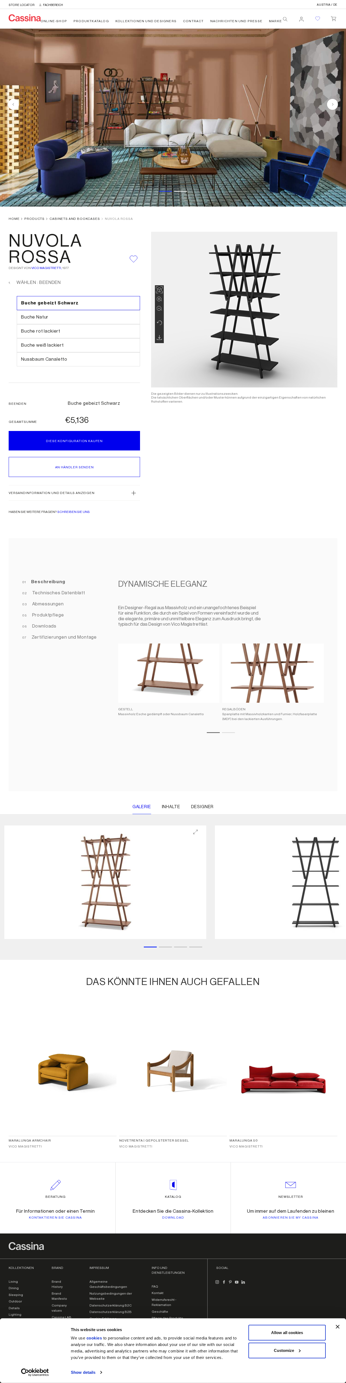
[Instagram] (217, 1284)
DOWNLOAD (173, 1217)
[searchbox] (285, 19)
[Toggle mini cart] (333, 17)
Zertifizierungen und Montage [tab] (64, 637)
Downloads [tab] (43, 626)
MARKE (275, 21)
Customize (284, 1350)
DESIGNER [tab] (202, 807)
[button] (74, 493)
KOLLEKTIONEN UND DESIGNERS (146, 21)
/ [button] (327, 4)
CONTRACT (193, 21)
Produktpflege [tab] (47, 615)
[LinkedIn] (243, 1284)
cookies (94, 1338)
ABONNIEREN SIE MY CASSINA (290, 1217)
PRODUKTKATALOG (91, 21)
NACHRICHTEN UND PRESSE (236, 21)
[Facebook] (224, 1284)
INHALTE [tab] (171, 807)
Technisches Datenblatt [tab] (58, 593)
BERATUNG (55, 1196)
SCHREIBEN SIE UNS (73, 511)
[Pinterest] (230, 1284)
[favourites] (317, 18)
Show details (83, 1372)
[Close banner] (338, 1327)
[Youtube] (237, 1284)
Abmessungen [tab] (47, 604)
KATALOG (173, 1196)
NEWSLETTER (290, 1196)
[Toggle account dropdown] (301, 17)
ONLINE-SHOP (54, 21)
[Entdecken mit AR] (159, 289)
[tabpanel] (218, 664)
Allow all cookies (287, 1332)
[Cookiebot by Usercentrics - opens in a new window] (35, 1372)
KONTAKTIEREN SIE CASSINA (55, 1217)
